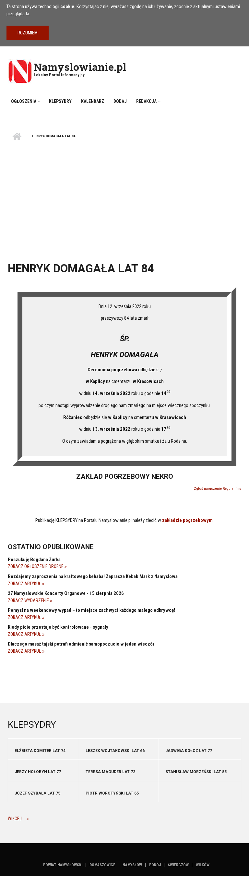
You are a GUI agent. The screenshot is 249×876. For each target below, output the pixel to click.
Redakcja (146, 101)
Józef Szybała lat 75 (37, 793)
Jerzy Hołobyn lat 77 (38, 772)
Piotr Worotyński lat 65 (112, 793)
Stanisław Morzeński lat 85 (196, 772)
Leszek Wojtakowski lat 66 (115, 750)
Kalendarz (92, 101)
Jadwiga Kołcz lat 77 (188, 750)
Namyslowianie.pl (80, 67)
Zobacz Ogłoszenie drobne (36, 566)
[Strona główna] (20, 71)
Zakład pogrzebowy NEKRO (124, 476)
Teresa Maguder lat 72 (110, 772)
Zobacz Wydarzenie (29, 600)
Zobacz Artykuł (25, 583)
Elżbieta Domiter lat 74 (40, 750)
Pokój (155, 865)
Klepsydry (60, 101)
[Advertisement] (124, 193)
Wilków (202, 865)
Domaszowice (102, 865)
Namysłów (132, 865)
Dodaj (120, 101)
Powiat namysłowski (62, 865)
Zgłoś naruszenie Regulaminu (217, 489)
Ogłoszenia (23, 101)
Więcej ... (17, 818)
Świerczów (178, 865)
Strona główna (17, 137)
